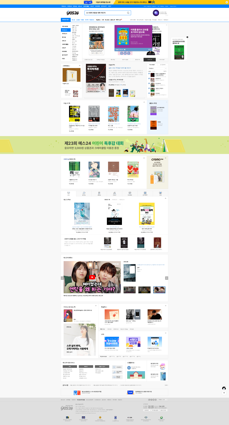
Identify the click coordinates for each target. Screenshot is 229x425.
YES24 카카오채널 (149, 400)
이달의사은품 (148, 19)
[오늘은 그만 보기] (187, 37)
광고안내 (104, 399)
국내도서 (64, 30)
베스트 (73, 19)
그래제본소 (66, 66)
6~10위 (153, 71)
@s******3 (125, 356)
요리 (73, 44)
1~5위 (149, 71)
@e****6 (119, 356)
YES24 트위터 (153, 400)
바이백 (86, 19)
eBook (64, 40)
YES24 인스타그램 (156, 400)
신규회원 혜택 (66, 372)
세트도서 (121, 199)
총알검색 (81, 371)
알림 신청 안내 (82, 374)
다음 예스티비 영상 (166, 278)
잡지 (76, 37)
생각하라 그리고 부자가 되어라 (157, 249)
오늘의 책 (112, 65)
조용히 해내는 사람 (113, 179)
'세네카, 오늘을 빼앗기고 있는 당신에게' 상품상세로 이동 (157, 75)
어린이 (73, 39)
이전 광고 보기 (166, 15)
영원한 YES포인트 (67, 369)
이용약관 (73, 399)
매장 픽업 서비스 (83, 372)
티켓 (63, 58)
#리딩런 (132, 329)
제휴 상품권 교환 (99, 371)
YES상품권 (98, 372)
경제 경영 (74, 32)
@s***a (138, 356)
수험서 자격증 (75, 54)
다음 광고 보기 (167, 15)
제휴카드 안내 (66, 376)
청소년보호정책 (89, 399)
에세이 (77, 25)
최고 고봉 (110, 125)
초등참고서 (74, 56)
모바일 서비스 (82, 376)
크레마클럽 (65, 44)
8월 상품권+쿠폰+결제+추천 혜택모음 (106, 385)
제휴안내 (109, 399)
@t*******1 (112, 356)
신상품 (78, 19)
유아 (73, 41)
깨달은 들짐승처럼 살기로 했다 (114, 228)
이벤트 (82, 19)
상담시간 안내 (164, 410)
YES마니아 (98, 369)
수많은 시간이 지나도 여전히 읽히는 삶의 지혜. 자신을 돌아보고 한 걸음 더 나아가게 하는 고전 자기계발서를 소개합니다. (78, 243)
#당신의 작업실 (124, 329)
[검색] (128, 13)
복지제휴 (115, 399)
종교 (76, 29)
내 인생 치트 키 (92, 179)
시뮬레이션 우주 (73, 179)
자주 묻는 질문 (155, 410)
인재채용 (68, 399)
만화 (73, 35)
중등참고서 (74, 58)
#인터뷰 (109, 329)
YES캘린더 (117, 367)
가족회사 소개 (162, 400)
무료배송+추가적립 (67, 371)
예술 (73, 29)
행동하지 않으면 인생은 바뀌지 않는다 (126, 249)
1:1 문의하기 (147, 410)
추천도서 (160, 19)
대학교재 (74, 49)
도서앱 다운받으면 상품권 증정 (131, 385)
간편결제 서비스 (83, 378)
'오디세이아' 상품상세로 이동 (157, 85)
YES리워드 (117, 372)
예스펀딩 (107, 19)
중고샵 (64, 37)
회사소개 (63, 399)
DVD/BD (64, 51)
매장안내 (91, 19)
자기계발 (74, 34)
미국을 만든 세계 (92, 125)
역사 (76, 27)
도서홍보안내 (97, 399)
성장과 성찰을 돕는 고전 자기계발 (75, 239)
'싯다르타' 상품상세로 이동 (157, 95)
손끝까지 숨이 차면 (132, 125)
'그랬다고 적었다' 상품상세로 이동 (157, 90)
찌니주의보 (130, 179)
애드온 (64, 378)
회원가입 (149, 6)
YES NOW (65, 26)
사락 (103, 19)
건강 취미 (74, 48)
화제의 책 (69, 159)
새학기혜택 (133, 19)
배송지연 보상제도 (117, 377)
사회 (73, 30)
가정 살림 (74, 46)
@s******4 (132, 356)
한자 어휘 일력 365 (147, 228)
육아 (76, 44)
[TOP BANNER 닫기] (227, 2)
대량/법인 (165, 19)
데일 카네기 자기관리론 (140, 249)
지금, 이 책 (67, 103)
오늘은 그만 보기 (119, 49)
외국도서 (64, 33)
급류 (138, 267)
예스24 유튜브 (68, 257)
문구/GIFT (65, 55)
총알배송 (81, 369)
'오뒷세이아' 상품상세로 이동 (157, 80)
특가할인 (154, 19)
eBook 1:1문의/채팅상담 (160, 407)
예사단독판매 (140, 19)
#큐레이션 (116, 329)
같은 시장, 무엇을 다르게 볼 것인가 (120, 68)
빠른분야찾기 (65, 19)
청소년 (73, 42)
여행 (73, 37)
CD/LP (64, 48)
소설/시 (73, 25)
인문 (73, 27)
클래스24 (112, 19)
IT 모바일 (74, 53)
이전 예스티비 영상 (62, 278)
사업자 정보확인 (109, 409)
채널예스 (104, 307)
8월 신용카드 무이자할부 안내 (80, 385)
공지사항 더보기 (166, 385)
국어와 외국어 (75, 51)
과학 (76, 30)
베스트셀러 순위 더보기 (165, 71)
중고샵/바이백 (66, 374)
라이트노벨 (77, 35)
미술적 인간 (66, 83)
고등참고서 (74, 60)
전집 (76, 41)
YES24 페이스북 (151, 400)
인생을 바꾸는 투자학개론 (116, 79)
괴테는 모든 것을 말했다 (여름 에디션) (82, 228)
